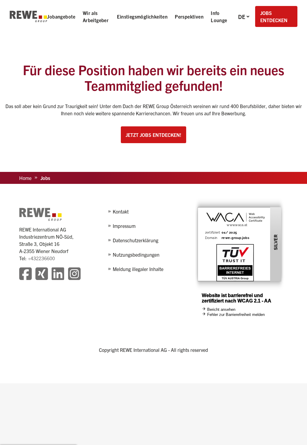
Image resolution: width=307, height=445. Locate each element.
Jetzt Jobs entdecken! (153, 135)
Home (25, 178)
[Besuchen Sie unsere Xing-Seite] (41, 274)
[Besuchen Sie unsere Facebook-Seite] (25, 274)
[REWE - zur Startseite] (28, 16)
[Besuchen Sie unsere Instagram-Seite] (74, 274)
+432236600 (41, 258)
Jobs (45, 178)
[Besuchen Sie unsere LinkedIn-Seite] (58, 274)
